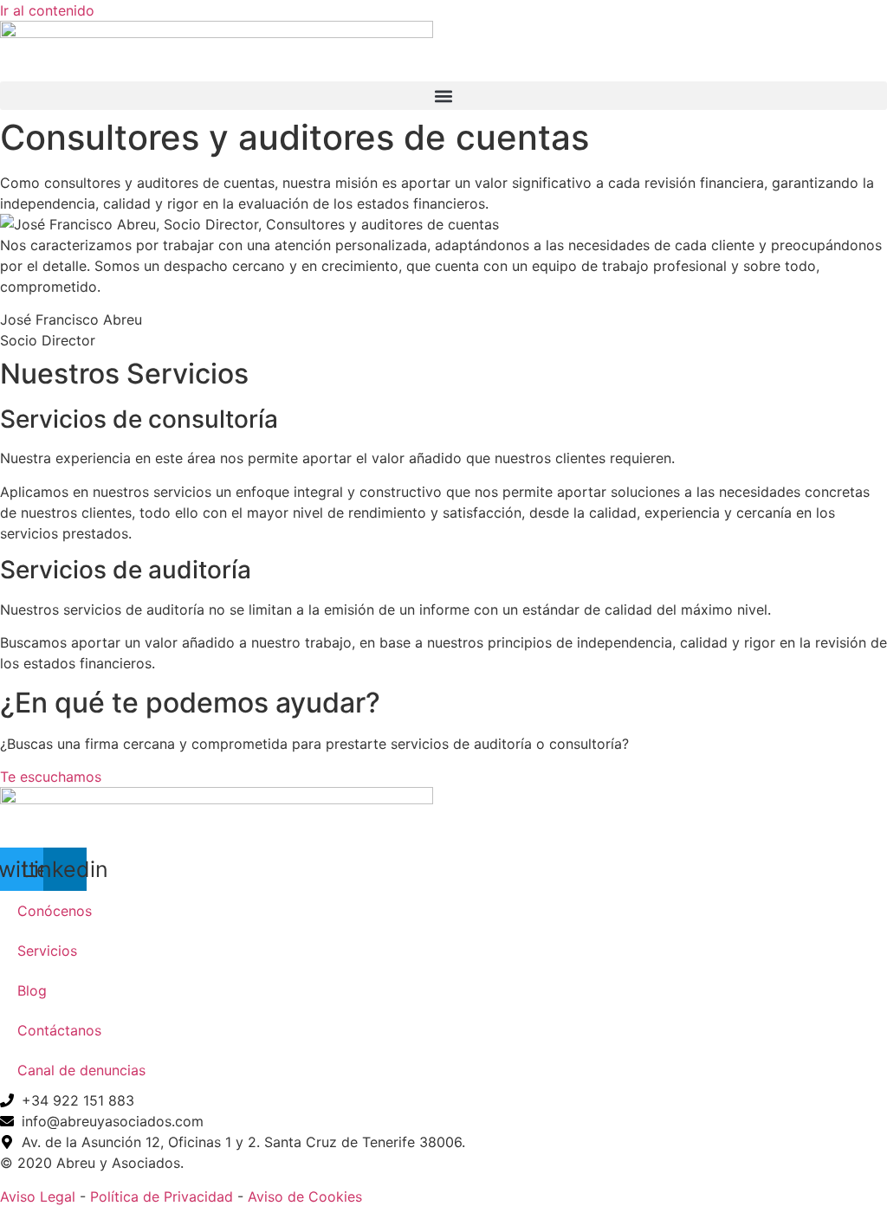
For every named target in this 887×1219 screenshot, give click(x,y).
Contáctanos (59, 1030)
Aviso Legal (37, 1196)
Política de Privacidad (161, 1196)
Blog (32, 990)
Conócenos (54, 910)
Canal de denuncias (81, 1070)
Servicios (47, 950)
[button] (443, 95)
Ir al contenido (47, 10)
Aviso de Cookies (305, 1196)
